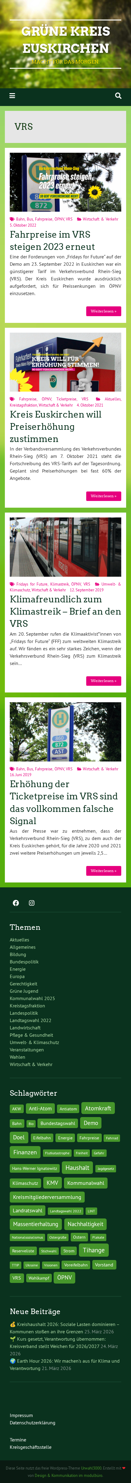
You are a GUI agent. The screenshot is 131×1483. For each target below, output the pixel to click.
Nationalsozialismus (27, 1237)
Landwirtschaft (25, 1028)
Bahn (20, 219)
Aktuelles (113, 398)
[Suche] (118, 96)
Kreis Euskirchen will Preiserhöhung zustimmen (55, 427)
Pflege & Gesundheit (31, 1035)
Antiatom (68, 1109)
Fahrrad (112, 1138)
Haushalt (77, 1167)
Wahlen (17, 1057)
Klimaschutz (25, 1183)
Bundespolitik (24, 962)
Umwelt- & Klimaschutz (34, 1042)
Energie (18, 969)
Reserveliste (23, 1251)
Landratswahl (27, 1210)
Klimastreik (59, 584)
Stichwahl (49, 1251)
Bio (31, 1123)
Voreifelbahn (76, 1265)
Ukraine (32, 1265)
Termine (18, 1440)
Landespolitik (24, 1013)
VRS (69, 219)
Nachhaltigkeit (85, 1224)
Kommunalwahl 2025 (32, 998)
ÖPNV (59, 219)
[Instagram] (32, 903)
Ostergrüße (57, 1237)
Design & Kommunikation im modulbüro (68, 1475)
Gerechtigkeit (23, 984)
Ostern (79, 1237)
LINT (91, 1211)
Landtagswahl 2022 (30, 1020)
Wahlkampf (39, 1278)
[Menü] (12, 96)
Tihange (94, 1250)
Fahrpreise (43, 219)
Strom (68, 1251)
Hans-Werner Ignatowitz (34, 1168)
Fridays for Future (32, 584)
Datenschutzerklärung (32, 1422)
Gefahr (99, 1153)
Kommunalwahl (85, 1182)
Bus (30, 219)
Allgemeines (23, 947)
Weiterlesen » (103, 311)
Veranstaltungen (27, 1050)
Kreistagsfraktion (23, 405)
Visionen (51, 1265)
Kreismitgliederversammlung (47, 1196)
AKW (16, 1109)
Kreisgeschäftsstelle (30, 1447)
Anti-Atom (40, 1108)
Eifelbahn (42, 1138)
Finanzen (25, 1152)
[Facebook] (16, 903)
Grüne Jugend (24, 991)
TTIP (15, 1265)
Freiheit (82, 1153)
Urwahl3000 (91, 1468)
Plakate (98, 1237)
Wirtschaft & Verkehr (100, 219)
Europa (17, 976)
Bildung (18, 954)
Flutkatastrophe (57, 1153)
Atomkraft (98, 1108)
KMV (52, 1182)
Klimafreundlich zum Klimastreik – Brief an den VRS (65, 612)
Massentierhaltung (35, 1224)
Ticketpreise (66, 398)
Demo (91, 1123)
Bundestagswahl (58, 1123)
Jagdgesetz (106, 1168)
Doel (19, 1137)
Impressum (21, 1415)
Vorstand (104, 1265)
